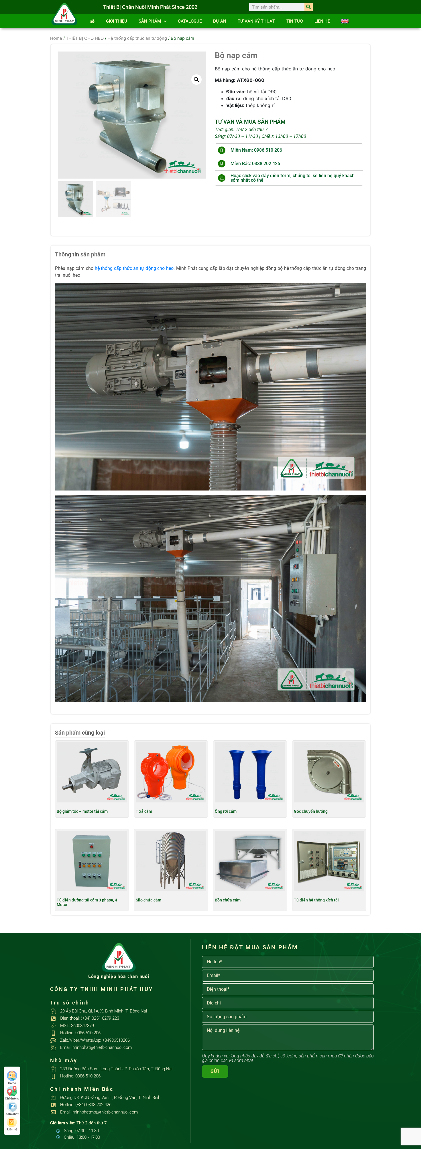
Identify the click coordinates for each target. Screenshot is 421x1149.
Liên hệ (322, 21)
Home (56, 38)
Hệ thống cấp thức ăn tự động (137, 38)
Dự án (219, 21)
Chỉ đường (12, 1098)
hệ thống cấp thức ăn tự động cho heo (134, 268)
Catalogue (190, 21)
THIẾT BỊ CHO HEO (85, 38)
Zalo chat (12, 1114)
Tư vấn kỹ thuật (256, 21)
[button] (196, 79)
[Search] (308, 7)
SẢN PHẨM (150, 21)
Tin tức (294, 21)
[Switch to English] (345, 21)
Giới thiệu (116, 21)
